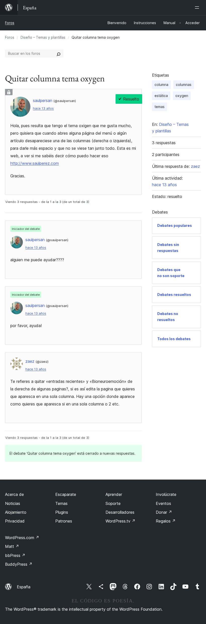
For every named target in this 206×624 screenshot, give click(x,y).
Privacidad (15, 521)
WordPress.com (22, 537)
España (23, 586)
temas (159, 107)
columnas (183, 84)
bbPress (15, 555)
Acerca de (14, 494)
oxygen (181, 95)
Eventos (163, 503)
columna (161, 84)
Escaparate (65, 494)
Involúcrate (166, 494)
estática (161, 95)
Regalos (166, 521)
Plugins (61, 512)
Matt (12, 546)
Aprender (114, 494)
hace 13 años (43, 108)
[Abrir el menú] (198, 7)
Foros (9, 23)
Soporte (113, 503)
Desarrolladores (120, 512)
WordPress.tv (120, 521)
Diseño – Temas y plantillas (43, 37)
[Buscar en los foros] (58, 53)
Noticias (12, 503)
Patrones (63, 521)
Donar (164, 512)
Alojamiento (15, 512)
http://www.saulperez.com (34, 163)
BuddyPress (18, 564)
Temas (61, 503)
